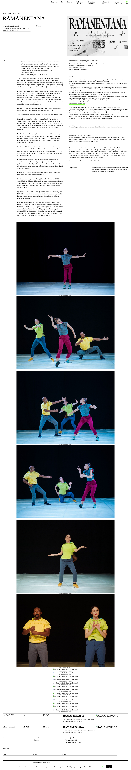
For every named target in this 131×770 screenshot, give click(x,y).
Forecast (119, 127)
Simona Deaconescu (74, 80)
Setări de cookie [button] (98, 767)
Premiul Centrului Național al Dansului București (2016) (108, 87)
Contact (36, 738)
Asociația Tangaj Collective (76, 127)
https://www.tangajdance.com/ (77, 103)
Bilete (4, 738)
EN (127, 3)
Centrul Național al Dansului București (14, 4)
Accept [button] (108, 767)
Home (4, 14)
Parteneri (36, 740)
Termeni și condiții (71, 740)
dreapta (126, 223)
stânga (9, 467)
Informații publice (71, 738)
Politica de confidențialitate (74, 742)
